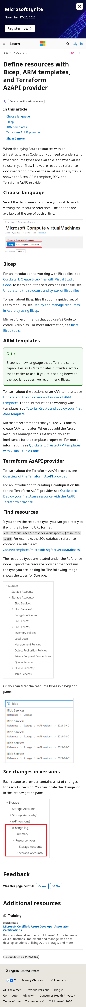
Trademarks (33, 1001)
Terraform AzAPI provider (23, 132)
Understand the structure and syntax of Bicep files (41, 290)
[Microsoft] (43, 43)
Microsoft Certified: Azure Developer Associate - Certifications (36, 928)
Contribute (10, 995)
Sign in (78, 43)
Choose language (18, 116)
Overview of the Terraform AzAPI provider (34, 476)
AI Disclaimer (12, 990)
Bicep (10, 122)
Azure (20, 52)
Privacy (27, 995)
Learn (8, 52)
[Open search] (68, 43)
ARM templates (16, 127)
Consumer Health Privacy (56, 995)
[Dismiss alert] (79, 6)
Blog (57, 990)
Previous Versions (37, 990)
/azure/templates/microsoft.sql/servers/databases (41, 550)
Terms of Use (12, 1001)
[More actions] (79, 52)
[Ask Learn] (72, 52)
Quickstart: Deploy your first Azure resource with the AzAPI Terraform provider (40, 496)
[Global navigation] (4, 43)
